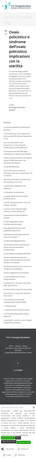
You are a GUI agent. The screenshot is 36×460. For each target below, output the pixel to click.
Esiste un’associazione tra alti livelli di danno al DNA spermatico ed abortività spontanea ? (18, 160)
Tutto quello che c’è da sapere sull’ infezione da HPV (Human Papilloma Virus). (17, 136)
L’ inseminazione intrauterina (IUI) (16, 310)
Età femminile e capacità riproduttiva (18, 289)
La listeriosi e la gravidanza (14, 192)
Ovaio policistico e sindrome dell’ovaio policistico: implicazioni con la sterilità (19, 48)
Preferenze (25, 449)
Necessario (10, 449)
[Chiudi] (33, 407)
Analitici (8, 455)
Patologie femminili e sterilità (17, 108)
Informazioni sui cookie (8, 441)
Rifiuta (18, 438)
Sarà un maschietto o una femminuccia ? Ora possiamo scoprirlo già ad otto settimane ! (16, 145)
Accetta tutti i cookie (23, 442)
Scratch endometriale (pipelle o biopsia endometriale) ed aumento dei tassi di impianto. (17, 260)
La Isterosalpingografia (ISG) (14, 241)
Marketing (21, 455)
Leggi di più (23, 435)
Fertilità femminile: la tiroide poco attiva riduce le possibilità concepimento (17, 247)
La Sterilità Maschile (11, 167)
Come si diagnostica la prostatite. (16, 273)
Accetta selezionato (7, 438)
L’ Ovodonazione (10, 306)
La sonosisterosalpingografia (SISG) (17, 253)
